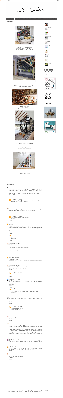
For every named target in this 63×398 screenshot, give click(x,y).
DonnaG (10, 339)
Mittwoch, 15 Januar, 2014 (18, 199)
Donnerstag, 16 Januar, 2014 (18, 315)
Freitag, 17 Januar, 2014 (13, 346)
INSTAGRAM (17, 18)
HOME (8, 18)
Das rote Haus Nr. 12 (11, 279)
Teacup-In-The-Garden (12, 315)
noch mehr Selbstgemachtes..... (50, 36)
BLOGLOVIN (27, 18)
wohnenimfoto (11, 243)
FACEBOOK (12, 18)
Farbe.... (49, 45)
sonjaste (10, 223)
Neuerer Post (8, 373)
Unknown (12, 199)
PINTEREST (22, 18)
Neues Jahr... (50, 54)
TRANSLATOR (47, 18)
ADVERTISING (53, 18)
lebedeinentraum (11, 297)
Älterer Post (40, 373)
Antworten (10, 196)
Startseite (24, 373)
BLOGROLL (36, 18)
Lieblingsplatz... (50, 63)
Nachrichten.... (50, 27)
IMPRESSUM (42, 18)
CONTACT (32, 18)
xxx (9, 346)
